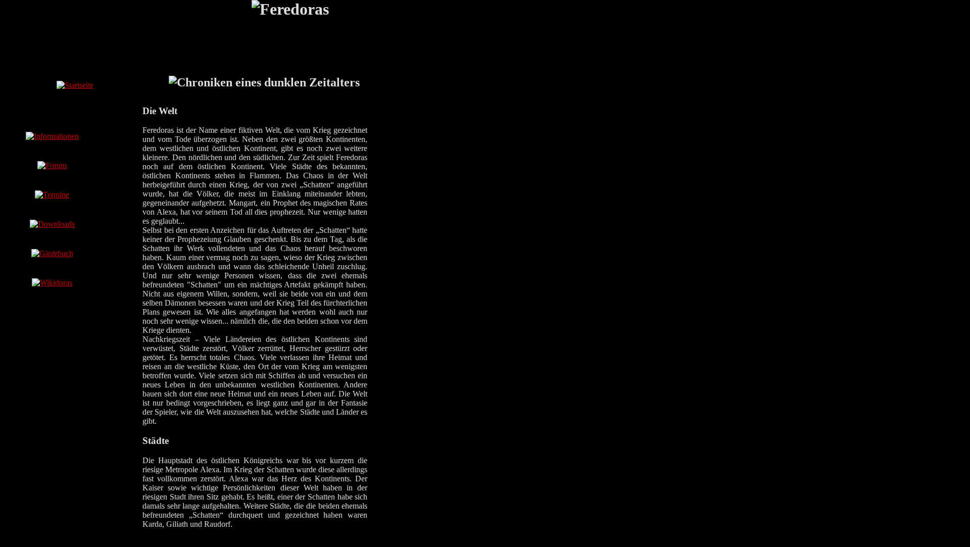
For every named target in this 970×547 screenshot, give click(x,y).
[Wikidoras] (52, 282)
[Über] (52, 136)
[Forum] (52, 165)
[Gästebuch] (52, 253)
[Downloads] (52, 224)
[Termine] (52, 194)
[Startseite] (75, 85)
